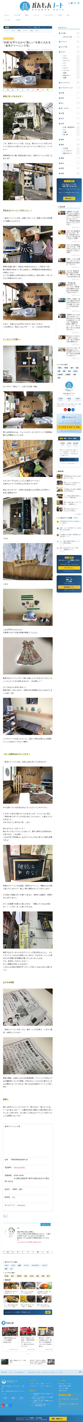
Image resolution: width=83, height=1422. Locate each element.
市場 (69, 113)
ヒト (71, 130)
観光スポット (71, 153)
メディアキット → (69, 568)
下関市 (59, 367)
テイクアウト (49, 15)
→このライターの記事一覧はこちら (29, 1242)
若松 (59, 377)
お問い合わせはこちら (69, 571)
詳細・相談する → (58, 1418)
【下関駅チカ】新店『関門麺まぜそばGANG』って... (70, 535)
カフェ (37, 30)
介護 (69, 93)
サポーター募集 (63, 1388)
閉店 (70, 168)
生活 (60, 15)
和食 (71, 73)
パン (71, 65)
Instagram (21, 1205)
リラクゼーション (69, 88)
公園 (71, 132)
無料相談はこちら (69, 587)
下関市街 (19, 1276)
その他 (18, 20)
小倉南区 (67, 374)
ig (65, 409)
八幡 (74, 374)
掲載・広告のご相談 (64, 1386)
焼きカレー (71, 75)
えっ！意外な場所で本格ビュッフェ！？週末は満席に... (69, 542)
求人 (69, 118)
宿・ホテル (70, 108)
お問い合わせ (71, 463)
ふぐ (71, 55)
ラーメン (71, 70)
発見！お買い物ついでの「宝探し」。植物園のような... (69, 548)
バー (71, 63)
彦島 (37, 1276)
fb (73, 409)
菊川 (48, 1276)
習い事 (71, 134)
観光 (26, 15)
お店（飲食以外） (8, 38)
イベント (36, 15)
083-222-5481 (19, 1167)
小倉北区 (60, 374)
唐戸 (12, 1276)
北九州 (32, 1276)
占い (68, 15)
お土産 (71, 148)
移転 (69, 139)
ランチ (70, 68)
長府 (25, 1276)
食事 (71, 78)
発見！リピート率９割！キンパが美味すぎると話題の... (70, 528)
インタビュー (71, 151)
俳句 (69, 98)
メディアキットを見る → (69, 459)
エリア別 (17, 15)
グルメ (7, 15)
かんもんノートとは (64, 1383)
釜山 (69, 163)
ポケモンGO (70, 37)
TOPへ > (48, 27)
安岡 (43, 1276)
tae (6, 1216)
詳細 (48, 1312)
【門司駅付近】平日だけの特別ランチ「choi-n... (70, 522)
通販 (69, 158)
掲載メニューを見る (69, 590)
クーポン (8, 20)
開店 (70, 173)
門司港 (6, 1276)
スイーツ (44, 1265)
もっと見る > (78, 514)
